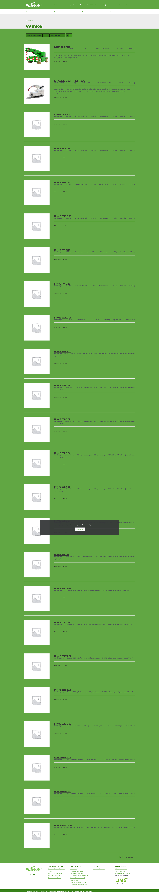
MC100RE (62, 46)
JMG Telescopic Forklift (54, 878)
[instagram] (30, 874)
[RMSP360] (37, 124)
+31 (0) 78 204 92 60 (121, 871)
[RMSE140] (37, 497)
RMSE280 (62, 350)
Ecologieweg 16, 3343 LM (122, 873)
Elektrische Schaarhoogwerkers (79, 875)
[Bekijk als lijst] (70, 35)
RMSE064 (62, 689)
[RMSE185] (37, 429)
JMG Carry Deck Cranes (54, 875)
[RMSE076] (37, 666)
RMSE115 (61, 553)
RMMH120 (62, 757)
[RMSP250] (37, 192)
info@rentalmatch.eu (121, 869)
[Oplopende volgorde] (48, 35)
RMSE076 (62, 655)
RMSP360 (62, 114)
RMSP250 (62, 181)
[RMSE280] (37, 361)
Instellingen (90, 525)
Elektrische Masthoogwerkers (78, 882)
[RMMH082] (37, 835)
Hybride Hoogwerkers (76, 873)
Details (65, 61)
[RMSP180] (37, 260)
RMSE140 (62, 486)
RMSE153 (62, 452)
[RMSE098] (37, 598)
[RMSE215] (37, 395)
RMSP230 (62, 215)
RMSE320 (62, 317)
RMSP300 (62, 147)
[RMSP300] (37, 158)
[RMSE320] (37, 328)
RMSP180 (62, 249)
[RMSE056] (37, 734)
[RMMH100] (37, 801)
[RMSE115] (37, 564)
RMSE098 (62, 587)
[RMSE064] (37, 700)
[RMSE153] (37, 463)
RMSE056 (62, 723)
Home (27, 20)
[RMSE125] (37, 531)
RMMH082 (63, 824)
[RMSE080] (37, 632)
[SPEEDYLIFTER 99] (37, 91)
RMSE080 (62, 621)
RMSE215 (62, 384)
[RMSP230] (37, 226)
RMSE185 (62, 418)
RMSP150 (62, 283)
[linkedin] (34, 874)
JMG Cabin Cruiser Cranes (55, 873)
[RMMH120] (37, 767)
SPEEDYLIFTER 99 (69, 80)
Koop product (58, 61)
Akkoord (80, 529)
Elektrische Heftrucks (99, 869)
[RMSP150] (37, 294)
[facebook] (27, 874)
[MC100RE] (37, 57)
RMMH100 (62, 790)
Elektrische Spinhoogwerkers (78, 884)
